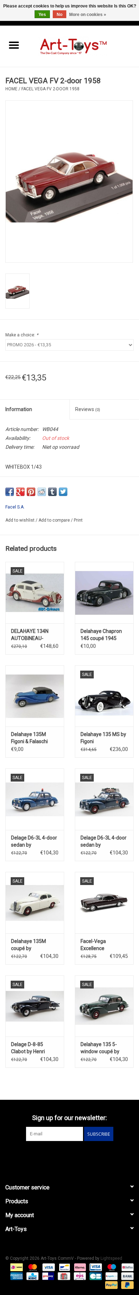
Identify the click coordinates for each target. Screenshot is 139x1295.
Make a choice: (21, 334)
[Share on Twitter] (63, 491)
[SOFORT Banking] (79, 1267)
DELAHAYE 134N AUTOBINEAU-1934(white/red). (30, 635)
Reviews (87, 409)
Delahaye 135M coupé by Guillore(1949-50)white (28, 945)
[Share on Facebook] (9, 491)
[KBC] (32, 1276)
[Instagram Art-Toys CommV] (76, 1155)
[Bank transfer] (126, 1276)
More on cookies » (87, 14)
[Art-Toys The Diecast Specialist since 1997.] (83, 46)
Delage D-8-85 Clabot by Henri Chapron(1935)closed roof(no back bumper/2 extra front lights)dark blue (34, 1048)
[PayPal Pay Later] (126, 1285)
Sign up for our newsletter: (69, 1117)
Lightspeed (111, 1258)
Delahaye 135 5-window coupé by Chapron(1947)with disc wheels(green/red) (102, 1048)
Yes (42, 14)
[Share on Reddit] (41, 491)
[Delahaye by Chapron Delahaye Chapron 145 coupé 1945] (104, 592)
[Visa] (48, 1267)
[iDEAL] (16, 1267)
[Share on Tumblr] (52, 491)
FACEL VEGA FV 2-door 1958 (50, 88)
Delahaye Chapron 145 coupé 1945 (101, 634)
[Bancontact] (64, 1267)
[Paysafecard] (111, 1276)
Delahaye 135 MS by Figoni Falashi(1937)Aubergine (104, 738)
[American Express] (16, 1276)
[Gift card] (63, 1276)
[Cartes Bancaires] (95, 1276)
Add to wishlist (20, 520)
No (59, 14)
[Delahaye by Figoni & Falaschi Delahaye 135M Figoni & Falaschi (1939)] (34, 696)
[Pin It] (31, 491)
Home (11, 88)
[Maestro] (111, 1267)
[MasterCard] (32, 1267)
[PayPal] (111, 1285)
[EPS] (79, 1276)
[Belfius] (126, 1267)
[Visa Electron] (95, 1267)
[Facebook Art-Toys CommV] (63, 1155)
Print (78, 520)
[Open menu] (14, 45)
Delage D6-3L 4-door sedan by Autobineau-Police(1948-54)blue (34, 841)
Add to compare (54, 520)
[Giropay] (47, 1276)
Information (18, 409)
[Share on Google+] (20, 491)
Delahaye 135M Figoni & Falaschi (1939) (29, 738)
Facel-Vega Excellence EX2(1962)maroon (101, 945)
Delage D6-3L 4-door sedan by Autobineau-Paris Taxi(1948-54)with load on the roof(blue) (104, 841)
